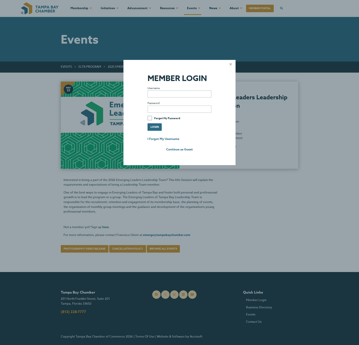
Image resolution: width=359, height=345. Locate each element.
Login (155, 127)
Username (154, 88)
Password (153, 103)
